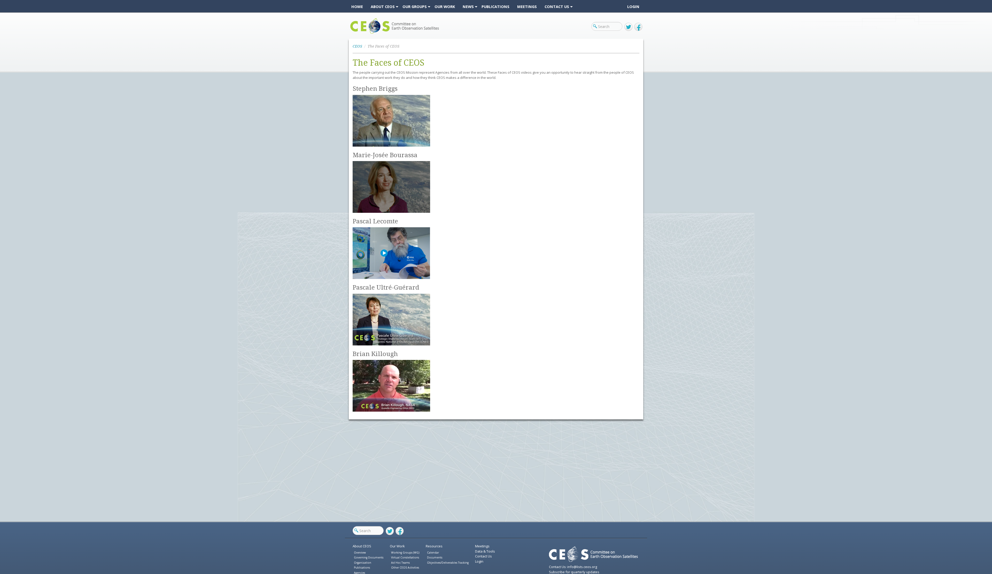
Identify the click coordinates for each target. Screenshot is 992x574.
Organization (362, 562)
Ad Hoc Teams (400, 562)
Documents (434, 557)
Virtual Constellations (405, 557)
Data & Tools (485, 551)
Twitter (628, 27)
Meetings (482, 546)
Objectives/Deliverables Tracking (448, 562)
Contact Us (483, 556)
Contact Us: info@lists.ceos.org (573, 566)
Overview (360, 552)
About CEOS (362, 546)
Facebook (638, 27)
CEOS (354, 33)
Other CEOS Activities (405, 567)
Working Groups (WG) (405, 552)
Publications (362, 567)
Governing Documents (368, 557)
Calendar (433, 552)
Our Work (397, 546)
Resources (434, 546)
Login (633, 6)
